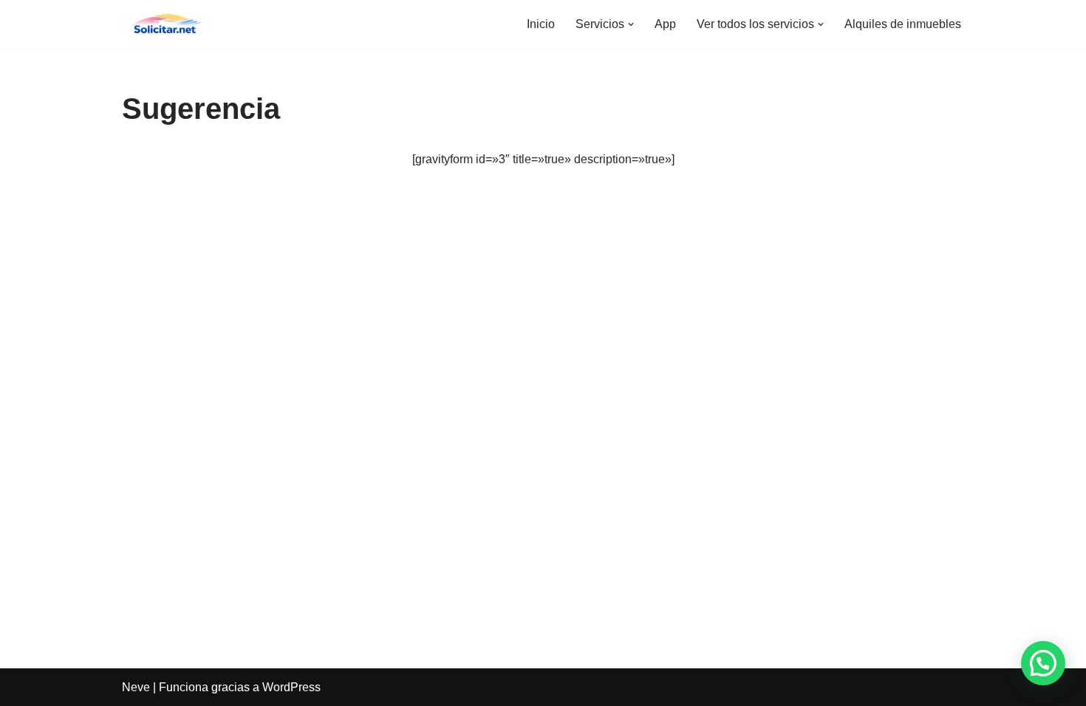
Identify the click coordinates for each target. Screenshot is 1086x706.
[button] (631, 24)
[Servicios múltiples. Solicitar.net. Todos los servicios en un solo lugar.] (166, 24)
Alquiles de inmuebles (902, 24)
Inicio (541, 24)
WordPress (291, 687)
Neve (136, 687)
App (665, 24)
